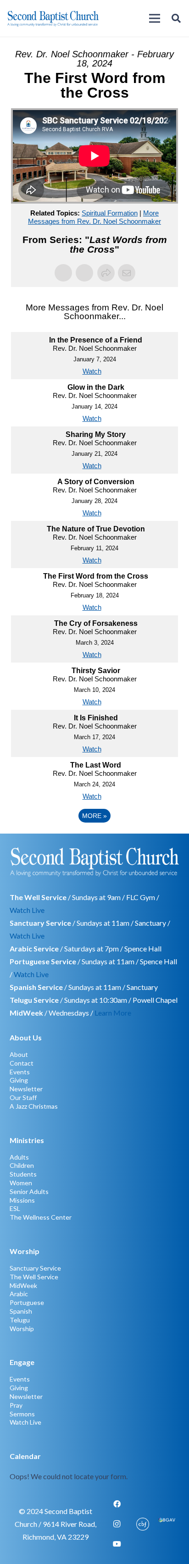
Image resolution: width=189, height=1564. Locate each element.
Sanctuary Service (35, 1268)
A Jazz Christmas (34, 1106)
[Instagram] (117, 1524)
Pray (16, 1405)
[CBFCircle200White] (142, 1524)
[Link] (95, 1466)
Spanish (21, 1311)
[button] (176, 18)
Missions (22, 1200)
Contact (21, 1063)
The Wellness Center (41, 1217)
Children (22, 1165)
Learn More (112, 1012)
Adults (19, 1157)
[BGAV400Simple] (166, 1524)
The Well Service (34, 1277)
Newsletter (26, 1089)
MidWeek (23, 1285)
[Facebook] (117, 1504)
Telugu (20, 1320)
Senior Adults (29, 1191)
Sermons (22, 1414)
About (19, 1054)
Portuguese (27, 1302)
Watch (92, 371)
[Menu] (154, 18)
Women (21, 1183)
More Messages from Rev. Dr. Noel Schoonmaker (94, 217)
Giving (19, 1080)
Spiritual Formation (110, 213)
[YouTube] (117, 1544)
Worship (22, 1328)
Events (20, 1072)
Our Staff (23, 1097)
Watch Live (27, 910)
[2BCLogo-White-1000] (95, 862)
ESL (15, 1208)
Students (23, 1174)
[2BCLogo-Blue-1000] (53, 18)
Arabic (19, 1294)
